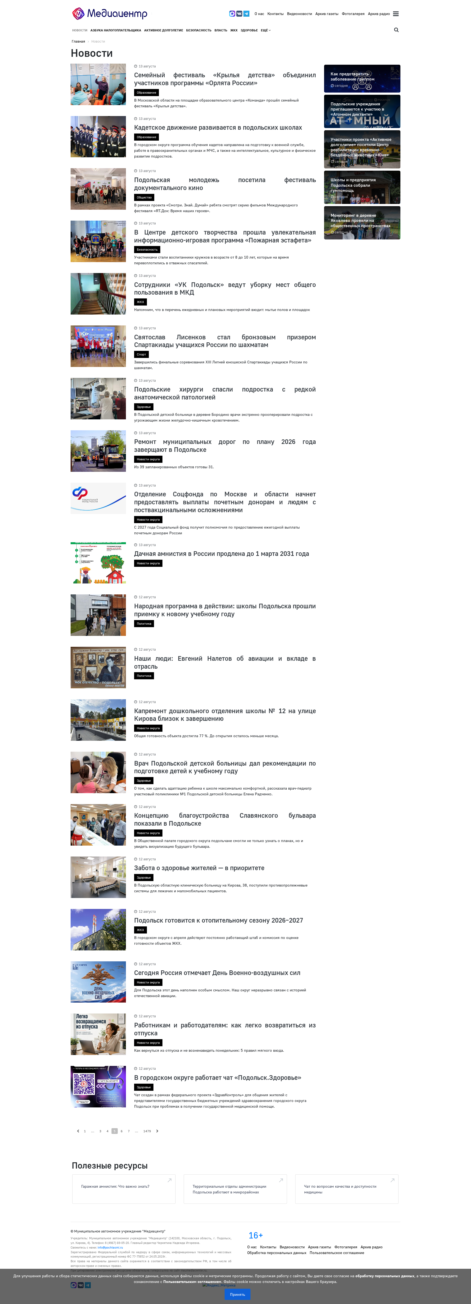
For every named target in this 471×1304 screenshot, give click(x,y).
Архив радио (379, 13)
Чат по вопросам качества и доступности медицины (340, 1189)
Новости (79, 30)
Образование (146, 92)
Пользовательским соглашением (192, 1281)
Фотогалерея (353, 13)
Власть (221, 30)
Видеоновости (299, 13)
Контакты (275, 13)
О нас (259, 13)
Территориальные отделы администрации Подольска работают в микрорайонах (229, 1189)
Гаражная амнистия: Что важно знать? (115, 1186)
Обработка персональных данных (276, 1252)
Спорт (141, 354)
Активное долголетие (163, 30)
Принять (237, 1294)
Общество (144, 197)
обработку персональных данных (384, 1275)
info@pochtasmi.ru (110, 1247)
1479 (147, 1131)
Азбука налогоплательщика (115, 30)
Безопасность (199, 30)
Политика (144, 623)
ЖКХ (234, 30)
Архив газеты (327, 13)
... (92, 1131)
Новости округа (148, 459)
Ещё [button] (265, 30)
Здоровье (249, 30)
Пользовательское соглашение (337, 1252)
